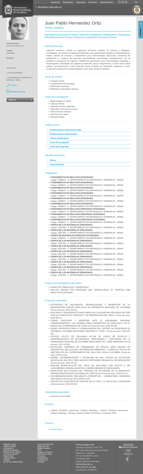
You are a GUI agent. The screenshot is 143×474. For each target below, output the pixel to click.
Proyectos (79, 37)
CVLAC (13, 85)
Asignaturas (124, 35)
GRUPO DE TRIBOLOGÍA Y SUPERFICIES (70, 287)
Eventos (104, 37)
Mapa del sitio (43, 446)
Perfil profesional (53, 35)
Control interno (9, 458)
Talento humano (9, 446)
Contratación (8, 448)
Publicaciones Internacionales (66, 130)
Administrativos (106, 2)
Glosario (41, 462)
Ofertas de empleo (10, 450)
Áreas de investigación (91, 35)
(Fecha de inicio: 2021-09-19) (90, 307)
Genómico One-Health (60, 396)
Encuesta (41, 456)
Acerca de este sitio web (86, 467)
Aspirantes (55, 2)
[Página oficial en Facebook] (122, 2)
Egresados (81, 2)
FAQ (39, 450)
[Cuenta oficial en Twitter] (119, 2)
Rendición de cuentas (12, 452)
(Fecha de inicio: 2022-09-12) (90, 360)
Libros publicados (59, 138)
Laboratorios (92, 37)
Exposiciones (57, 164)
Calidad (6, 460)
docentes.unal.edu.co (50, 7)
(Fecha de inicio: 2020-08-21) (90, 315)
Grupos (69, 37)
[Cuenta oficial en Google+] (129, 2)
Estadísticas (43, 460)
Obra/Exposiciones (55, 37)
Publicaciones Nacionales (63, 134)
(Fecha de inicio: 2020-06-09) (90, 323)
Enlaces (113, 37)
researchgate (56, 429)
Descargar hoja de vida (17, 91)
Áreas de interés (70, 35)
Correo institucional (45, 444)
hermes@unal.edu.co (84, 464)
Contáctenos (43, 458)
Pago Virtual (8, 456)
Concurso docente (10, 454)
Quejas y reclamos (45, 452)
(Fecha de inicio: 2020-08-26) (90, 331)
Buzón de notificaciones (13, 462)
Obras (53, 160)
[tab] (88, 130)
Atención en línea (45, 454)
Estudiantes (68, 2)
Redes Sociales (44, 448)
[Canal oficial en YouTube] (126, 2)
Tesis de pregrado (59, 146)
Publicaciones (110, 35)
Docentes (93, 2)
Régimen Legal (9, 444)
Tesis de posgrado (59, 142)
